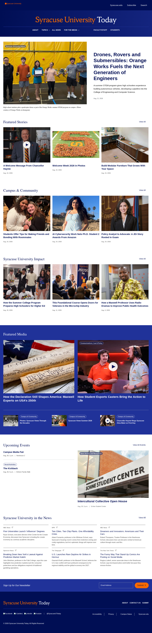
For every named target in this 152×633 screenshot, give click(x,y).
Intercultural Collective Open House (102, 501)
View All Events (139, 445)
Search (144, 5)
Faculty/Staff (100, 30)
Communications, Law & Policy (91, 343)
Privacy (111, 614)
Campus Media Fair (13, 452)
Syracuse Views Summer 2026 (80, 421)
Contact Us (135, 603)
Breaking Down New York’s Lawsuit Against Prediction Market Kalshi (23, 555)
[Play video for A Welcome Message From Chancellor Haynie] (26, 144)
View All (142, 122)
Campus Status (126, 614)
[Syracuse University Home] (76, 19)
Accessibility (97, 614)
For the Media (70, 30)
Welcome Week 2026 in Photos (68, 165)
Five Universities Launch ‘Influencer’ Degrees (24, 531)
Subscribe (131, 5)
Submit (140, 585)
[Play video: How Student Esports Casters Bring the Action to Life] (113, 366)
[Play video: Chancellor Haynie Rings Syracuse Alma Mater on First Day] (107, 420)
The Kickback (10, 468)
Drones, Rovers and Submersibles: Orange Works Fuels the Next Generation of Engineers (120, 66)
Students (115, 30)
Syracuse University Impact (15, 46)
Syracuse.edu (116, 5)
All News (56, 30)
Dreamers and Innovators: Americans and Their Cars (122, 532)
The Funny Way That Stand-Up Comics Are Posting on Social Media (120, 555)
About (35, 30)
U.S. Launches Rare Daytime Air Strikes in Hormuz (71, 555)
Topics (45, 30)
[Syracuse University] (18, 5)
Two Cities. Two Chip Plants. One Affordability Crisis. (73, 532)
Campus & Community (14, 343)
